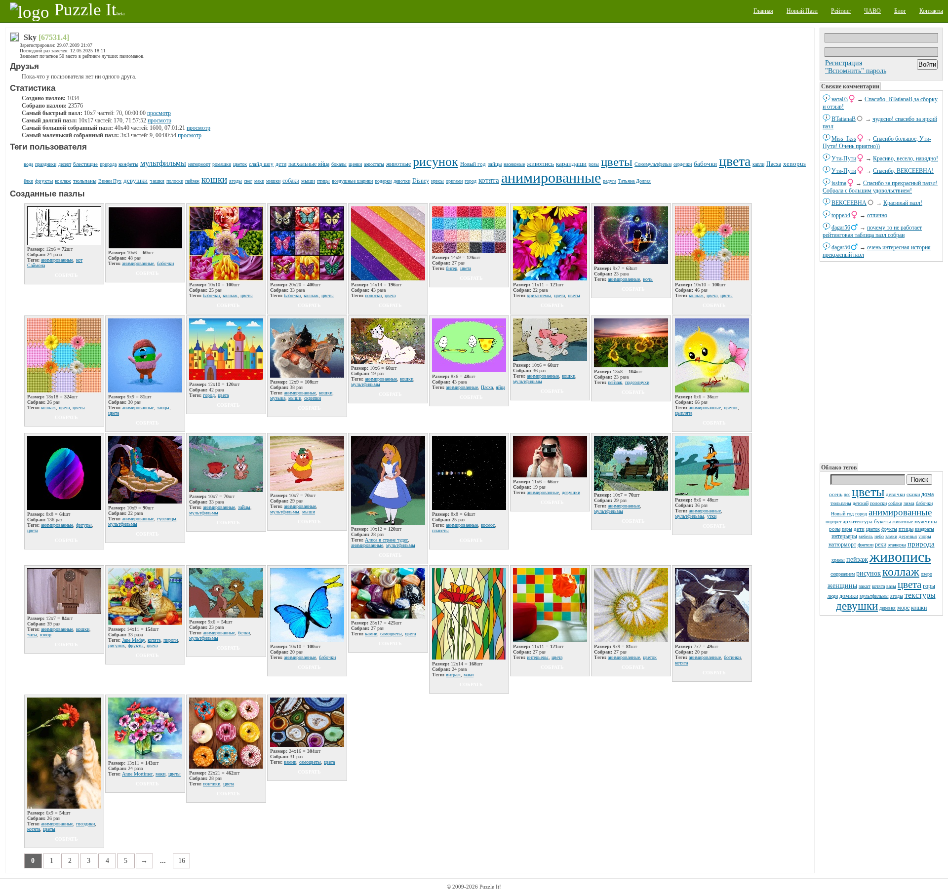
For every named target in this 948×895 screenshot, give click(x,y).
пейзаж (857, 559)
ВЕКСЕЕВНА (849, 202)
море (903, 607)
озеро (926, 574)
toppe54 (840, 215)
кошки (919, 607)
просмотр (159, 113)
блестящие (85, 164)
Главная (763, 10)
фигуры (84, 525)
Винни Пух (109, 181)
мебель (866, 536)
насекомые (514, 164)
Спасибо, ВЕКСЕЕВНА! (903, 170)
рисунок (868, 573)
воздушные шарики (352, 181)
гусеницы (166, 518)
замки (891, 536)
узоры (924, 536)
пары (847, 529)
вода (28, 164)
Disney (420, 180)
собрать (66, 275)
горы (929, 586)
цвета (909, 584)
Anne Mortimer (137, 774)
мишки (273, 181)
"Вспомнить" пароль (855, 71)
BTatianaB (843, 119)
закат (864, 586)
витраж (453, 674)
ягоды (896, 596)
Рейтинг (841, 10)
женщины (842, 585)
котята (878, 586)
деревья (908, 536)
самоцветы (391, 633)
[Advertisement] (881, 363)
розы (834, 529)
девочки (895, 494)
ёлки (28, 181)
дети (859, 529)
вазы (891, 586)
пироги (170, 640)
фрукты (889, 529)
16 (181, 860)
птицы (906, 529)
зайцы (495, 164)
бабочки (924, 503)
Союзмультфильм (653, 164)
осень (835, 494)
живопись (900, 556)
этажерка (897, 544)
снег (248, 181)
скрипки (312, 398)
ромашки (221, 164)
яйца (500, 387)
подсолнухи (637, 382)
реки (880, 544)
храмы (838, 560)
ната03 (839, 99)
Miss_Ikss (843, 138)
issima (838, 183)
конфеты (128, 164)
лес (847, 494)
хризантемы (539, 295)
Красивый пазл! (902, 202)
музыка (277, 398)
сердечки (682, 164)
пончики (211, 783)
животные (902, 521)
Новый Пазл (802, 10)
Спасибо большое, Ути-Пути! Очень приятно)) (877, 142)
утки (711, 516)
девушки (857, 606)
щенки (355, 164)
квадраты (924, 529)
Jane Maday (133, 640)
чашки (157, 181)
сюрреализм (842, 574)
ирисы (437, 181)
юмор (45, 634)
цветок (873, 529)
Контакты (931, 10)
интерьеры (844, 536)
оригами (454, 181)
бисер (451, 268)
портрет (833, 521)
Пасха (773, 163)
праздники (45, 164)
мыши (308, 181)
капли (758, 164)
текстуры (920, 595)
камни (371, 633)
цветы (868, 492)
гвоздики (85, 823)
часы (32, 634)
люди (833, 596)
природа (921, 544)
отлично (877, 215)
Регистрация (843, 63)
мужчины (925, 521)
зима (909, 503)
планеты (440, 530)
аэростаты (374, 164)
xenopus (794, 163)
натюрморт (842, 544)
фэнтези (865, 544)
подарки (383, 181)
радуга (609, 181)
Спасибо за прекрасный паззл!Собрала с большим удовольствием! (880, 187)
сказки (913, 494)
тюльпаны (840, 503)
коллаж (900, 571)
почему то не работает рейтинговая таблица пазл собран (872, 231)
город (861, 513)
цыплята (683, 413)
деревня (887, 608)
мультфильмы (874, 596)
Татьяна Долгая (634, 181)
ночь (648, 279)
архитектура (857, 521)
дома (927, 494)
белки (244, 632)
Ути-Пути (843, 158)
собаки (895, 503)
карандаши (571, 163)
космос (488, 525)
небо (879, 536)
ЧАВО (872, 10)
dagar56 (840, 227)
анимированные (900, 512)
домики (848, 595)
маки (259, 181)
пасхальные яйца (308, 163)
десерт (64, 164)
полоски (878, 503)
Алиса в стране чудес (386, 540)
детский (861, 503)
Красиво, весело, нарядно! (905, 158)
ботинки (732, 657)
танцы (163, 407)
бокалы (339, 164)
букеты (882, 521)
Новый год (842, 513)
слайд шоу (261, 164)
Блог (900, 10)
